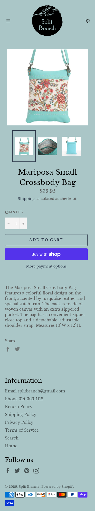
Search (12, 438)
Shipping (26, 198)
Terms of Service (22, 430)
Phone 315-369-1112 (24, 398)
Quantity (14, 212)
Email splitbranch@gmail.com (35, 391)
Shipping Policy (20, 414)
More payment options (46, 266)
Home (11, 445)
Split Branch (29, 486)
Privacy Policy (19, 422)
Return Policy (18, 406)
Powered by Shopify (57, 486)
